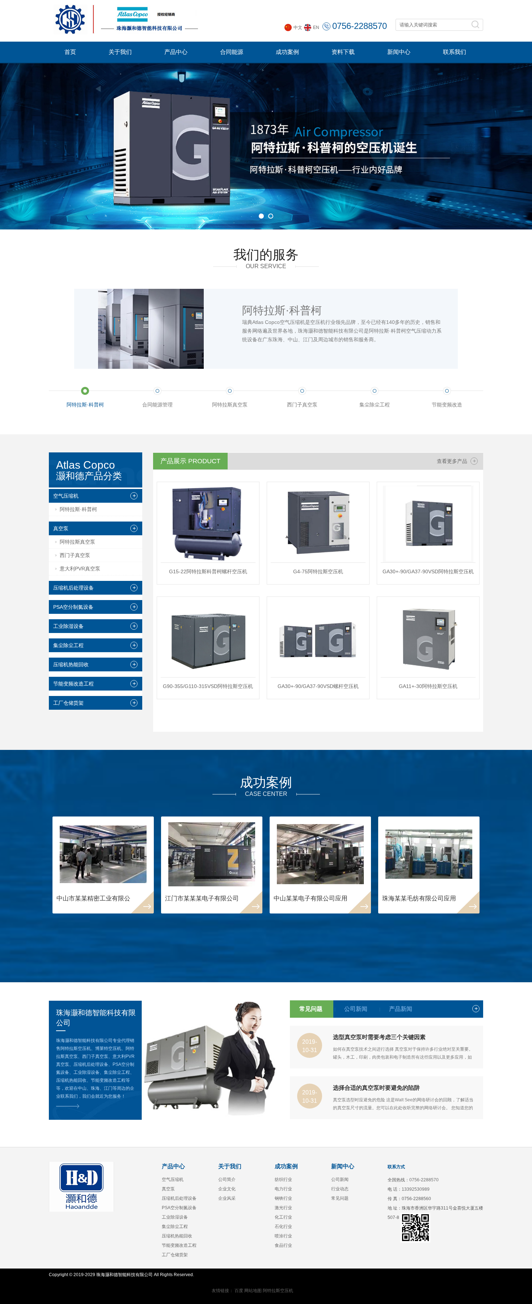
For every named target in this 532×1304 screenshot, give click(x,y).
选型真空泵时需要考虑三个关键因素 (379, 1037)
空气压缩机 (66, 496)
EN (316, 27)
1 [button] (261, 216)
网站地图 (253, 1290)
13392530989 (416, 1189)
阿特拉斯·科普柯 (78, 509)
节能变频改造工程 (73, 684)
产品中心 (175, 52)
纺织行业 (283, 1179)
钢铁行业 (283, 1198)
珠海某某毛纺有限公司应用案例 (425, 898)
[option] (266, 146)
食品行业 (283, 1245)
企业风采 (227, 1198)
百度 (239, 1290)
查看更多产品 (456, 461)
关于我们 (120, 52)
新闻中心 (398, 52)
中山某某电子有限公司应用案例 (317, 898)
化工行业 (283, 1217)
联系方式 (396, 1166)
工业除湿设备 (68, 626)
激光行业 (283, 1207)
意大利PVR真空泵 (80, 568)
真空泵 (60, 528)
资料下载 (343, 52)
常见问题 (340, 1198)
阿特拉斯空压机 (278, 1290)
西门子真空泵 (75, 555)
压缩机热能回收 (71, 664)
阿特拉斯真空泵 (77, 542)
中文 (298, 27)
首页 (70, 52)
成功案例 (287, 52)
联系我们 (454, 52)
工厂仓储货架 (68, 703)
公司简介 (227, 1179)
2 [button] (270, 216)
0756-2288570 (359, 26)
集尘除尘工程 (68, 645)
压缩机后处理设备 (73, 588)
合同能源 (231, 52)
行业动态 (340, 1188)
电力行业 (283, 1188)
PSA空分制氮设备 (73, 607)
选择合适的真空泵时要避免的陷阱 (376, 1088)
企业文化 (227, 1188)
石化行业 (283, 1226)
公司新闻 (340, 1179)
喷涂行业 (283, 1235)
